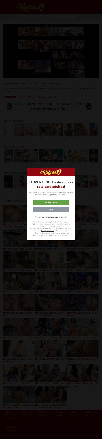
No (51, 209)
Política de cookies (47, 231)
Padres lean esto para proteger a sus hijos (51, 217)
